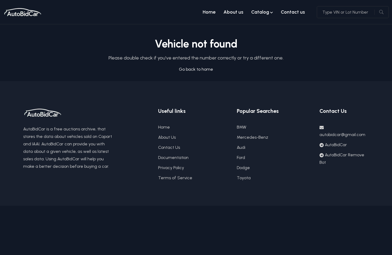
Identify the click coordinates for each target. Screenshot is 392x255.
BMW (241, 127)
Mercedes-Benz (252, 137)
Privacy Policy (171, 167)
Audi (241, 147)
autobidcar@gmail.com (342, 134)
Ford (241, 157)
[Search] (381, 12)
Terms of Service (175, 177)
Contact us (293, 12)
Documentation (173, 157)
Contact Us (169, 147)
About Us (167, 137)
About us (233, 12)
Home (209, 12)
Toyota (244, 177)
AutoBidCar (336, 144)
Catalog (260, 12)
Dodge (243, 167)
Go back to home (196, 69)
